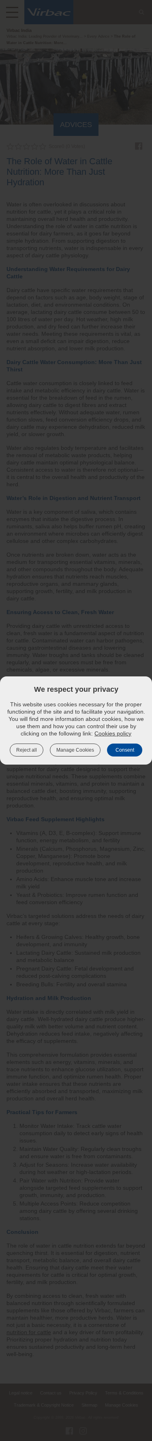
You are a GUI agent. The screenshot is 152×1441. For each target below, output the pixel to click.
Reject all (26, 750)
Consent (125, 750)
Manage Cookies (75, 750)
